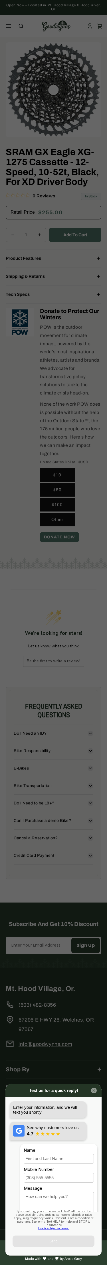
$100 (57, 504)
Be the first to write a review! (53, 661)
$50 (57, 489)
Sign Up (85, 945)
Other (57, 519)
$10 (57, 475)
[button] (8, 26)
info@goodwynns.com (45, 1044)
